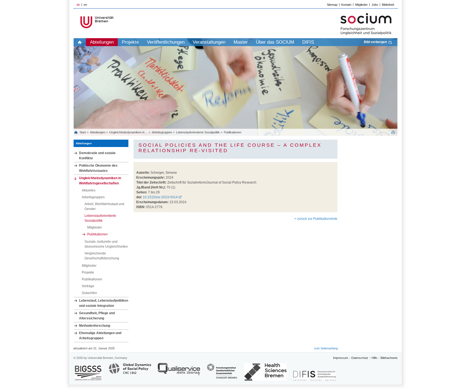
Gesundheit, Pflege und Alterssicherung (97, 315)
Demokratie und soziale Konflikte (97, 155)
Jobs (375, 4)
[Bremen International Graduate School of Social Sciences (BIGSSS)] (88, 373)
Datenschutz (359, 357)
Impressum (340, 357)
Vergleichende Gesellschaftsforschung (101, 255)
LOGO (115, 22)
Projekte (130, 42)
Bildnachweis (389, 357)
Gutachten (89, 293)
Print (393, 132)
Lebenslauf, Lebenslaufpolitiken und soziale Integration (103, 303)
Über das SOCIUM (275, 42)
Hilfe (374, 357)
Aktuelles (88, 190)
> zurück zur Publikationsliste (315, 219)
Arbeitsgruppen (162, 132)
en (85, 4)
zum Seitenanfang (326, 348)
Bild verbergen (375, 42)
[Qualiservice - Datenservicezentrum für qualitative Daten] (179, 371)
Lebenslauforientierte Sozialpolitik (198, 132)
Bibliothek (388, 4)
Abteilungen (102, 42)
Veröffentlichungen (166, 42)
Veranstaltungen (209, 42)
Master (241, 42)
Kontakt (346, 4)
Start (83, 132)
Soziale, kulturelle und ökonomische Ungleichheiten (106, 244)
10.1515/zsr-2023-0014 (160, 197)
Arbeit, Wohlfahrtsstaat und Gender (104, 206)
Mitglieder (361, 4)
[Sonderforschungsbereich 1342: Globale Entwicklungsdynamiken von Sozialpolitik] (130, 371)
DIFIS (308, 42)
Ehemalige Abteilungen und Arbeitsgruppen (100, 335)
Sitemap (332, 4)
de (78, 4)
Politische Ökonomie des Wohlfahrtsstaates (98, 168)
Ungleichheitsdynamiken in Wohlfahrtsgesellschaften (100, 180)
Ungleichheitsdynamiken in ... (128, 132)
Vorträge (88, 286)
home (80, 42)
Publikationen (232, 132)
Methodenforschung (94, 326)
